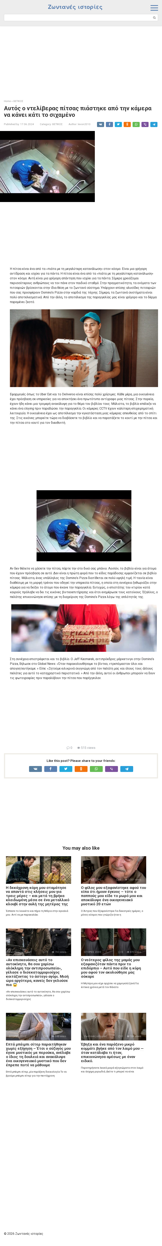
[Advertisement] (81, 59)
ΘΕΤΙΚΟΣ (57, 124)
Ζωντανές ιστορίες (75, 7)
